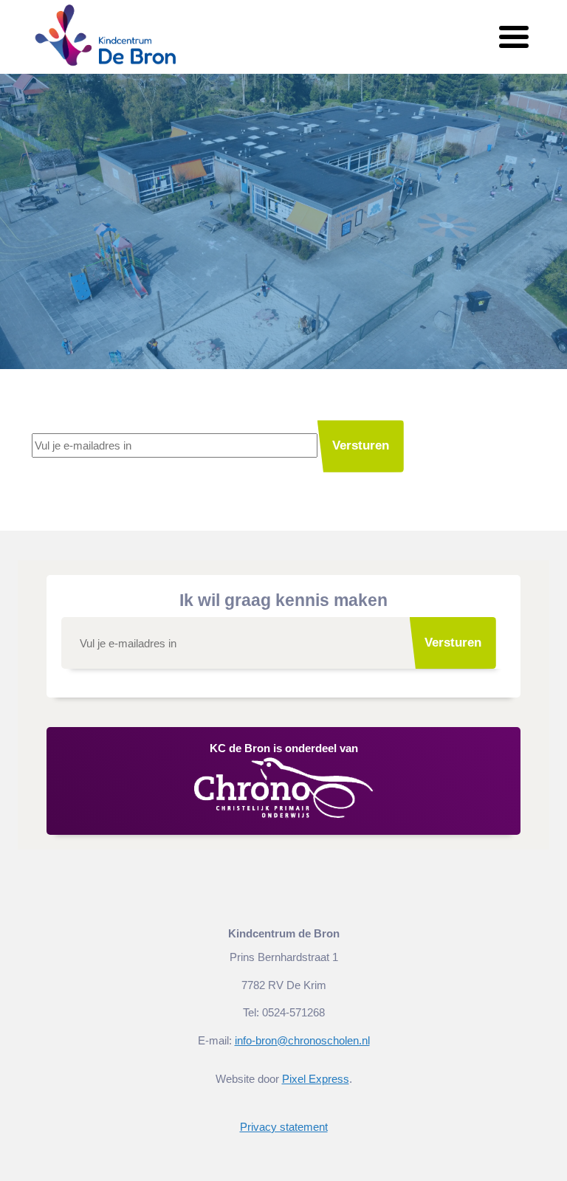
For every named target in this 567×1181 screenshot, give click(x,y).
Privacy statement (284, 1126)
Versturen (360, 445)
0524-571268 (293, 1012)
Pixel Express (315, 1078)
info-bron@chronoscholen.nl (302, 1040)
